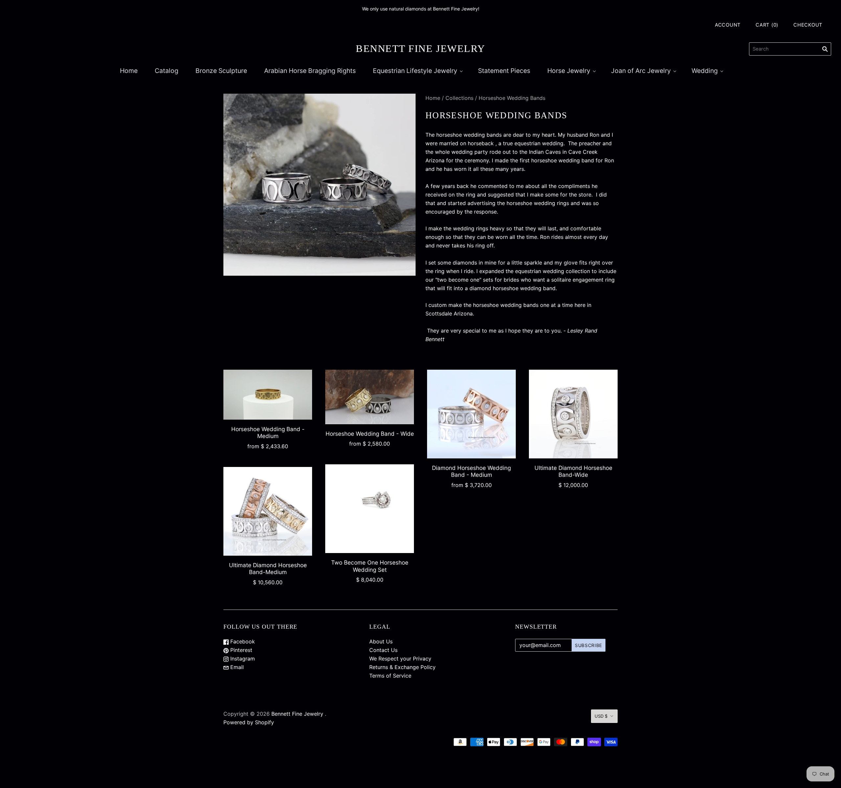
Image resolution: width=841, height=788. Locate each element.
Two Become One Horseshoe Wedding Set (369, 566)
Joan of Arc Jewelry (641, 71)
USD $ (601, 716)
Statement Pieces (504, 71)
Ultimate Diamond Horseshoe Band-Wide (573, 471)
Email (236, 667)
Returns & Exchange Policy (402, 667)
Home (129, 71)
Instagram (242, 658)
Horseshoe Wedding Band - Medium (268, 432)
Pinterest (240, 650)
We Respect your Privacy (400, 658)
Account (728, 25)
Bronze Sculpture (221, 71)
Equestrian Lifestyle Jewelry (415, 71)
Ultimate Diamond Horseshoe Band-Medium (268, 568)
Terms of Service (390, 675)
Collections (459, 98)
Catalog (166, 71)
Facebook (242, 641)
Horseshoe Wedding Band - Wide (370, 433)
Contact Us (383, 650)
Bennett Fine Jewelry (297, 713)
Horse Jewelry (568, 71)
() (767, 25)
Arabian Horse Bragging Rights (310, 71)
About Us (381, 641)
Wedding (705, 71)
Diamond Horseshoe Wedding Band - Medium (471, 471)
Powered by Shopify (248, 722)
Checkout (808, 25)
